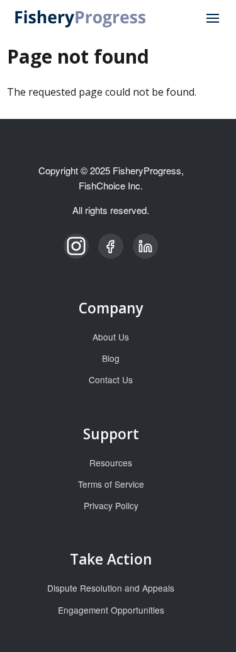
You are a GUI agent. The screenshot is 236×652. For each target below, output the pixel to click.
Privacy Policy (111, 505)
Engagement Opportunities (111, 610)
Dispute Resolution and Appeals (110, 588)
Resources (110, 462)
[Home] (81, 17)
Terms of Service (111, 484)
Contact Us (111, 379)
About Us (111, 336)
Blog (111, 358)
